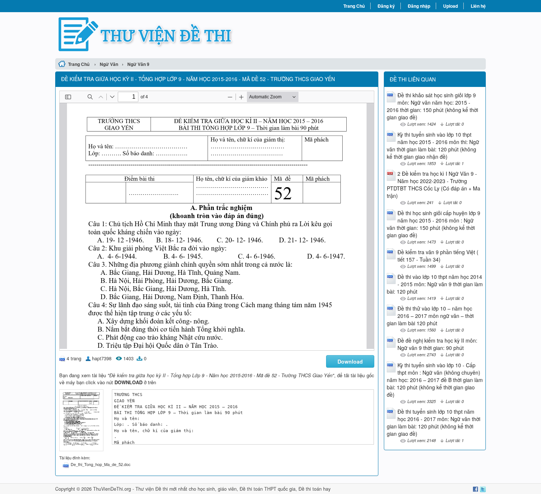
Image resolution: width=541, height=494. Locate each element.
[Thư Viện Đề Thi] (162, 34)
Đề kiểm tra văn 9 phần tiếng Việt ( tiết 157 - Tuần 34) (437, 255)
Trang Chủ (354, 6)
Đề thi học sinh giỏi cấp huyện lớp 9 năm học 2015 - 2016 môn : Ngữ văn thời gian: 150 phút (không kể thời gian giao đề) (433, 224)
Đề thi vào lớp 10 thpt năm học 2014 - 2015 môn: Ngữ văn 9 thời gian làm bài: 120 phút (435, 284)
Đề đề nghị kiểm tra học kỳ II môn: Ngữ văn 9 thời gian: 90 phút (437, 344)
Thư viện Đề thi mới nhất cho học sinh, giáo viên (186, 489)
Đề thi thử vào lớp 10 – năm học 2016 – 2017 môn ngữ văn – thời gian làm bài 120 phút (430, 316)
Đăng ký (386, 6)
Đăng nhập (419, 6)
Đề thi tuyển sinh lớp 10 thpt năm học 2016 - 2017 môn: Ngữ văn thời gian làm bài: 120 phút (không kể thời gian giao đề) (433, 422)
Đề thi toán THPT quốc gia (268, 489)
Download (350, 361)
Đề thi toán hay (314, 489)
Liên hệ (478, 6)
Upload (450, 6)
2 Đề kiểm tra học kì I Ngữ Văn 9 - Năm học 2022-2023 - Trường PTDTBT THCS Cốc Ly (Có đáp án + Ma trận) (433, 184)
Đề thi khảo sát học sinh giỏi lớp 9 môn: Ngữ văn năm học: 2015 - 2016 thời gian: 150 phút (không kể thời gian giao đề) (432, 106)
